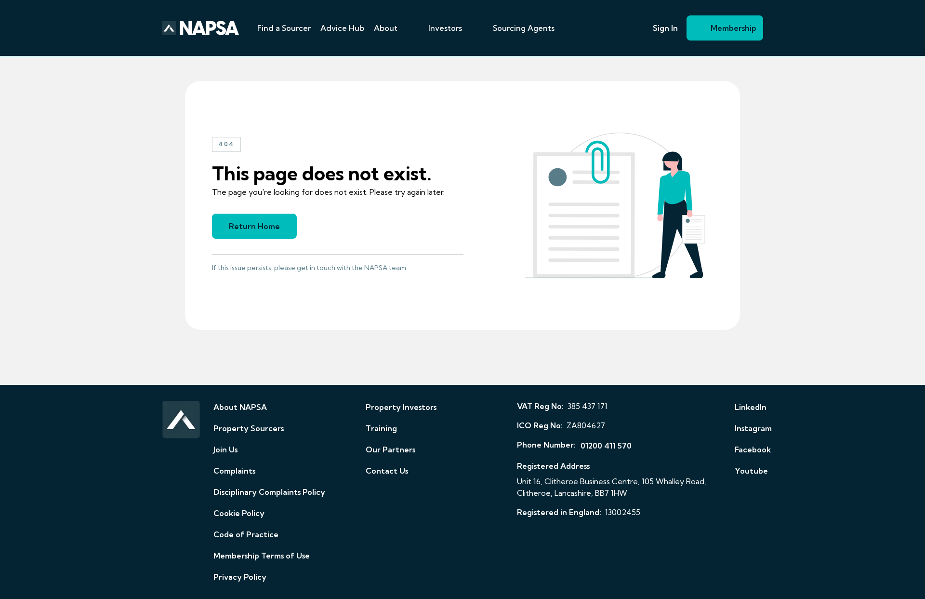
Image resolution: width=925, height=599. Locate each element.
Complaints (234, 471)
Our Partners (390, 449)
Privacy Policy (239, 577)
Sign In (665, 28)
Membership (733, 28)
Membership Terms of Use (261, 555)
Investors (445, 28)
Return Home (254, 226)
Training (381, 428)
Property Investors (401, 407)
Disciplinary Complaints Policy (269, 492)
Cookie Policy (238, 513)
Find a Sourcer (284, 28)
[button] (409, 28)
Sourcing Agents (524, 28)
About (385, 28)
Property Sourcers (248, 428)
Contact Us (387, 471)
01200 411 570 (606, 445)
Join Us (225, 449)
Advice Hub (342, 28)
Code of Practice (245, 534)
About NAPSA (240, 407)
